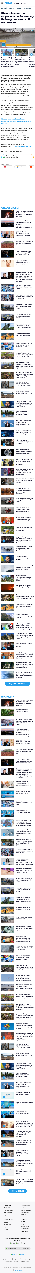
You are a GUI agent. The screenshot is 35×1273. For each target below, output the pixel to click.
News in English (25, 1231)
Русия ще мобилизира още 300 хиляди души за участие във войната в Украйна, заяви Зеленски (25, 375)
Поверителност (8, 1261)
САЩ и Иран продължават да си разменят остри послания (24, 644)
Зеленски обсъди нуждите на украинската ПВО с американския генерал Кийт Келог (24, 462)
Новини (16, 3)
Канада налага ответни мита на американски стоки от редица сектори (24, 519)
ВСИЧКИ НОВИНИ (17, 1191)
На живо (24, 3)
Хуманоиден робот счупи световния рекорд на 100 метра (24, 287)
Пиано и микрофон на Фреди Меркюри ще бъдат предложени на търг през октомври (24, 213)
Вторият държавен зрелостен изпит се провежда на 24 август (23, 783)
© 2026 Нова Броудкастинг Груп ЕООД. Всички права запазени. (17, 1267)
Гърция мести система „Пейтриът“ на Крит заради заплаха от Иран (23, 325)
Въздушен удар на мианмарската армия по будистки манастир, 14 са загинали (24, 578)
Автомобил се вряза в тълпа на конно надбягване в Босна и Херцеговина (24, 354)
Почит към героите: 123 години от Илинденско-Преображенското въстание (23, 1133)
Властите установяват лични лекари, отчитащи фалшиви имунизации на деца (23, 832)
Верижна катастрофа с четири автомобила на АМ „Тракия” (24, 928)
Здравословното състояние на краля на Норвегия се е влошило (23, 233)
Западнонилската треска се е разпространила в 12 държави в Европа (24, 870)
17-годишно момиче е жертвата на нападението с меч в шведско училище (25, 596)
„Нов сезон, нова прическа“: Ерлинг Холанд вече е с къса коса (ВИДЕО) (24, 296)
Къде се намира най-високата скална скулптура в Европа (25, 615)
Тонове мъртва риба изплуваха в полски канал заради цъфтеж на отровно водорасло (25, 365)
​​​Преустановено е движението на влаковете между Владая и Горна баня (24, 967)
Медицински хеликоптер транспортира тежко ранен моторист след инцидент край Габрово (23, 977)
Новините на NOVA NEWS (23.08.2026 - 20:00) (23, 792)
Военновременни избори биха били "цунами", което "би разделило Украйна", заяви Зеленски (24, 404)
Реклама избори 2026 (12, 1258)
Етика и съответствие (12, 1263)
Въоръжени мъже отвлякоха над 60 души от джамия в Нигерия (25, 480)
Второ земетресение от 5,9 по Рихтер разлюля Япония (24, 316)
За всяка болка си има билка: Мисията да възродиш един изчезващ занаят (25, 1181)
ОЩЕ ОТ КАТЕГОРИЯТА (17, 684)
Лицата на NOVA (26, 1210)
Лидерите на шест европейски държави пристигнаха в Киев (22, 412)
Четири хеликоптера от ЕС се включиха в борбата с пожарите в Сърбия (24, 567)
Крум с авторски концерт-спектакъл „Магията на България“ (24, 1171)
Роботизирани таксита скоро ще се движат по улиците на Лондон (23, 432)
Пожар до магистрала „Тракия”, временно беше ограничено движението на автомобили (24, 1162)
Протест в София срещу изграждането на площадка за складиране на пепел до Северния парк (24, 823)
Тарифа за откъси (7, 1259)
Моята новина (8, 1212)
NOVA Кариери (25, 1228)
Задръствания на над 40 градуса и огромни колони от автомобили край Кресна (24, 842)
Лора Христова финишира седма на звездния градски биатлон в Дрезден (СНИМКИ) (24, 722)
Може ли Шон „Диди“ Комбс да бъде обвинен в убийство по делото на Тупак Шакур (24, 471)
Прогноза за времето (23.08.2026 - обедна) (23, 1093)
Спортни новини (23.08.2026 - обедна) (24, 1103)
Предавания (7, 1224)
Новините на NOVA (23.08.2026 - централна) (23, 811)
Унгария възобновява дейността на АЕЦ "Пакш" (24, 392)
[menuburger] (2, 3)
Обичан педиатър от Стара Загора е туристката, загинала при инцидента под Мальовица (24, 861)
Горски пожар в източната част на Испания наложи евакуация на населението (24, 606)
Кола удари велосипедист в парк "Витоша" (24, 917)
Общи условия (28, 1259)
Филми (6, 1229)
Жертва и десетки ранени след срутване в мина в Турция (24, 499)
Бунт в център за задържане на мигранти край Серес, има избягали (24, 383)
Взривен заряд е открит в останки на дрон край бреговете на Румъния (24, 548)
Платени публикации (22, 1263)
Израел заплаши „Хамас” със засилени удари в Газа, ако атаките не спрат (24, 252)
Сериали (6, 1227)
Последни (7, 1207)
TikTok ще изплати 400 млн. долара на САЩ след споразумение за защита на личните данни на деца (24, 626)
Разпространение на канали (25, 1258)
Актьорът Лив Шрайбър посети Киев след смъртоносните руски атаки (23, 423)
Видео (5, 1215)
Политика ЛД (16, 1261)
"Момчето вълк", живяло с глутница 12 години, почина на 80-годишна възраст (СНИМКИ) (24, 636)
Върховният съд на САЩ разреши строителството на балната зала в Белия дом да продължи (24, 665)
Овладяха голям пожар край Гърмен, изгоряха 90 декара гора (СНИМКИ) (24, 947)
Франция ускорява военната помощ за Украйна (22, 557)
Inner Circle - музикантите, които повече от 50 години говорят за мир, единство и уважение (24, 655)
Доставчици (15, 1259)
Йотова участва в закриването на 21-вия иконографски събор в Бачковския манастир (23, 939)
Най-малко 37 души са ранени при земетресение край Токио (24, 441)
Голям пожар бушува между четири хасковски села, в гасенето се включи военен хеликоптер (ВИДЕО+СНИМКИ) (24, 1036)
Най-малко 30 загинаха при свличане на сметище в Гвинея (24, 243)
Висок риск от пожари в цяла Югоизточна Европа (24, 586)
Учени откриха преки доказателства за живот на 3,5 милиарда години (24, 451)
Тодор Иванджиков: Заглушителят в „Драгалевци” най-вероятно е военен (25, 1153)
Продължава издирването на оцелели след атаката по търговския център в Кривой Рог (24, 539)
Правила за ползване (24, 1261)
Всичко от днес (8, 1210)
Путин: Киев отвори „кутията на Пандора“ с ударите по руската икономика (23, 491)
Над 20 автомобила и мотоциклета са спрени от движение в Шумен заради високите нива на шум (24, 1124)
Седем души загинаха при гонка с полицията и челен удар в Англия (24, 528)
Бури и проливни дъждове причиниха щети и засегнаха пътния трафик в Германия (24, 675)
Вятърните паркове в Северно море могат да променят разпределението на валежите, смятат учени (24, 224)
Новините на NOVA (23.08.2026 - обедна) (22, 1112)
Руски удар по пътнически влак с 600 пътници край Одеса (24, 306)
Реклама (5, 1258)
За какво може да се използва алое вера (22, 710)
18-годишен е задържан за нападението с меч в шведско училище (24, 345)
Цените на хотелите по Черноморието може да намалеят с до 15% (23, 1142)
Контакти (21, 1259)
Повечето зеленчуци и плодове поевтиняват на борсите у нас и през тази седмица (24, 1026)
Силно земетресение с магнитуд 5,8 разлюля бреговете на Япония (23, 509)
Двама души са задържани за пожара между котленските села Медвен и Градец (24, 987)
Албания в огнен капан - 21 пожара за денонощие (24, 334)
